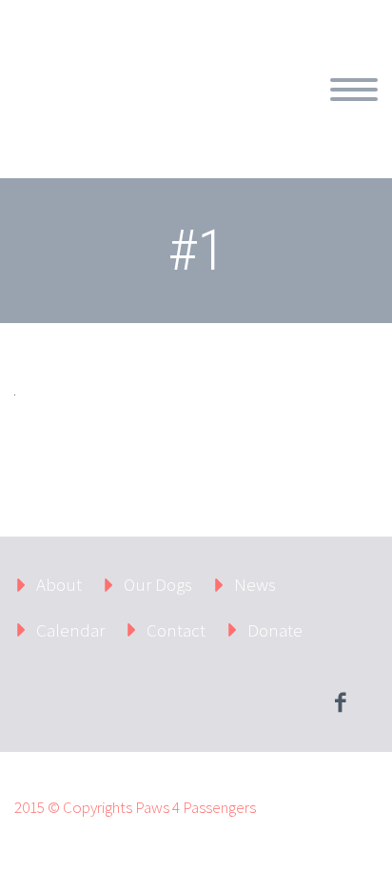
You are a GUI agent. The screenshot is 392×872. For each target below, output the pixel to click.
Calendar (70, 630)
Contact (176, 630)
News (255, 584)
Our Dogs (158, 584)
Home (244, 111)
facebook (339, 702)
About (325, 111)
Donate (275, 630)
